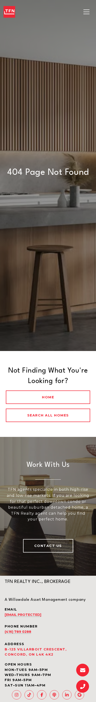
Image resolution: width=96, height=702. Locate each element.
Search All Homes (48, 415)
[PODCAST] (54, 694)
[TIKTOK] (29, 694)
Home (48, 397)
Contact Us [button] (48, 546)
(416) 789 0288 (18, 632)
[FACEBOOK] (41, 694)
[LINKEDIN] (67, 694)
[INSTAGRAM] (16, 694)
